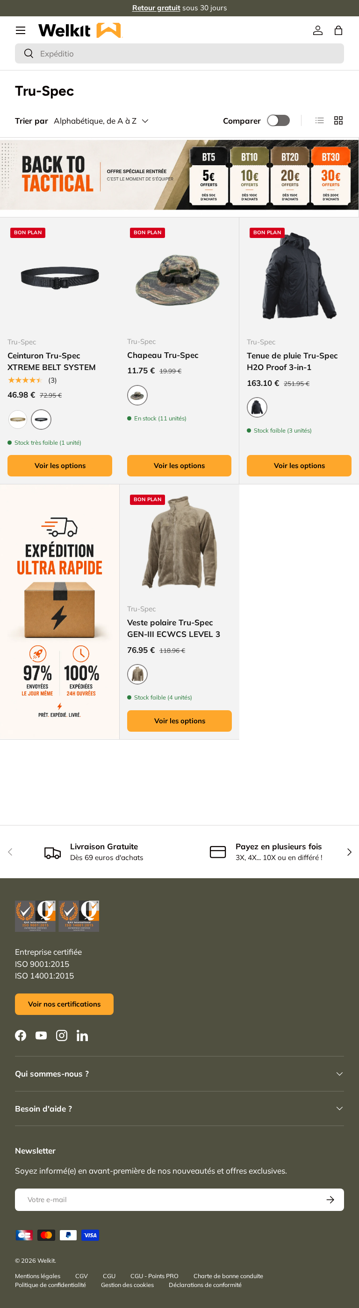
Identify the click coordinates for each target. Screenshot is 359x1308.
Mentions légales (37, 1276)
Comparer (242, 121)
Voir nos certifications (64, 1004)
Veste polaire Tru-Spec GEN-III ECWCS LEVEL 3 (173, 628)
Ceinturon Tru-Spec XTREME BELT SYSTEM (51, 361)
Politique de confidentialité (50, 1284)
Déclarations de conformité (205, 1284)
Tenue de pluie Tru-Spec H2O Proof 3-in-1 (292, 361)
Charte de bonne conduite (228, 1276)
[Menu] (20, 30)
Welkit (46, 1260)
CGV (81, 1276)
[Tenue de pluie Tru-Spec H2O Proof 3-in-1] (299, 277)
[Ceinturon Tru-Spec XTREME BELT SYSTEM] (59, 277)
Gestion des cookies (127, 1284)
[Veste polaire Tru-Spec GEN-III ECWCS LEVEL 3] (179, 544)
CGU (109, 1276)
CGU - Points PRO (154, 1276)
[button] (338, 30)
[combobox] (179, 53)
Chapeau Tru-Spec (163, 355)
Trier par (31, 121)
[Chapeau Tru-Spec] (179, 277)
